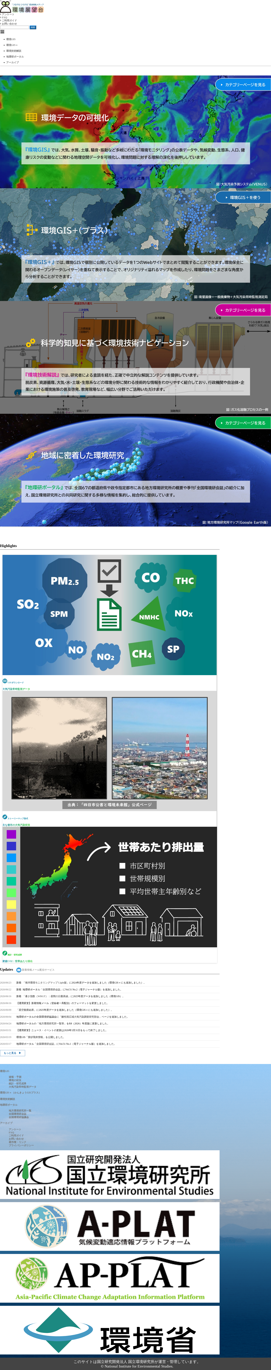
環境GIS (11, 39)
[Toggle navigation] (2, 31)
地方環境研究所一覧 (20, 1110)
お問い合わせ (9, 23)
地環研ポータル (15, 56)
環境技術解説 (13, 50)
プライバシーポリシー (21, 1145)
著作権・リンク (17, 1142)
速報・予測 (15, 1077)
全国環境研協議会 (19, 1117)
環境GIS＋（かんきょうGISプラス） (20, 1092)
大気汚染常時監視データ (22, 1086)
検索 (33, 27)
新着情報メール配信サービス (38, 969)
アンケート (7, 14)
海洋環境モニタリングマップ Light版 (46, 982)
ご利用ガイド (9, 20)
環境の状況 (15, 1080)
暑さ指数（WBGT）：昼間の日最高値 (46, 996)
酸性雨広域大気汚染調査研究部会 (80, 1016)
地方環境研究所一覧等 (51, 1023)
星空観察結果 (26, 1010)
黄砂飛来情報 (35, 1037)
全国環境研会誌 (51, 989)
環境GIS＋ (12, 45)
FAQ (4, 17)
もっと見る (10, 1053)
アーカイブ (12, 62)
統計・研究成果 (17, 1083)
